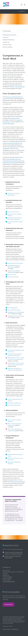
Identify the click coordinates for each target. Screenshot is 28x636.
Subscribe (8, 604)
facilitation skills (14, 118)
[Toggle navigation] (21, 4)
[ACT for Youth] (6, 4)
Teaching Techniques (7, 44)
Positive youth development (17, 86)
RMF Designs (15, 629)
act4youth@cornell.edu (9, 581)
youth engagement (12, 146)
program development (8, 123)
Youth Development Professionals (9, 34)
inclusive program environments (11, 143)
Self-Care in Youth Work (7, 47)
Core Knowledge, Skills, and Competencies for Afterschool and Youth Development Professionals (13, 161)
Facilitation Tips (6, 42)
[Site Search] (24, 4)
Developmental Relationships (8, 39)
